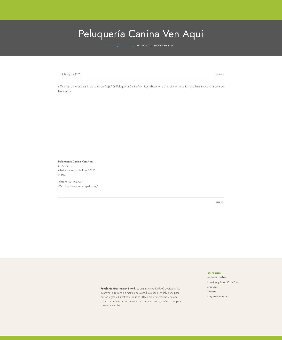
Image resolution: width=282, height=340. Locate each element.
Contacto (211, 291)
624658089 (76, 182)
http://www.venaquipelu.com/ (81, 186)
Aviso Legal (212, 287)
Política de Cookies (216, 277)
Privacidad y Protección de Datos (223, 282)
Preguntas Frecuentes (217, 296)
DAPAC (159, 288)
